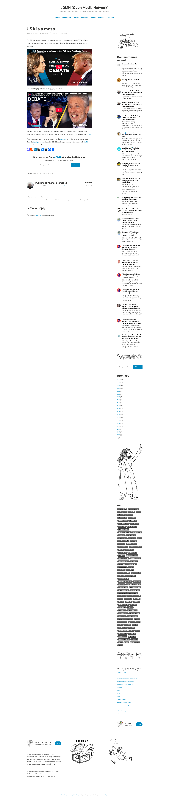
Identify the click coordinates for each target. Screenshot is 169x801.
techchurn (122, 633)
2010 (118, 426)
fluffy (121, 570)
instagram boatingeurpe (123, 708)
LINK (89, 134)
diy (133, 541)
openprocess (132, 610)
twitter (134, 639)
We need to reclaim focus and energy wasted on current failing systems (68, 200)
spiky (131, 627)
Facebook (129, 549)
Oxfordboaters (132, 616)
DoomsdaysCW (127, 219)
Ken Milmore (126, 79)
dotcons (131, 543)
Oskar (124, 64)
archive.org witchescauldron (125, 684)
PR (120, 624)
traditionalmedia (124, 639)
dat (139, 538)
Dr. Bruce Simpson (128, 197)
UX (120, 642)
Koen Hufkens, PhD (128, 209)
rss (135, 624)
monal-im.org (126, 148)
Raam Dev (104, 795)
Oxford (122, 616)
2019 (118, 400)
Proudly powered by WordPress (70, 795)
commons (122, 538)
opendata (122, 610)
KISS (137, 581)
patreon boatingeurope (123, 711)
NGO (137, 598)
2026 (118, 379)
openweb (134, 613)
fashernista (132, 555)
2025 (118, 382)
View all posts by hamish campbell (55, 186)
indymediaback (125, 581)
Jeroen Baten (126, 261)
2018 (118, 403)
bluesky (133, 520)
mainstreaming (133, 584)
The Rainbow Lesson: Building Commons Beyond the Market (131, 321)
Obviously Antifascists (129, 304)
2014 (118, 414)
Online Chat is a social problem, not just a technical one (131, 150)
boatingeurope (123, 523)
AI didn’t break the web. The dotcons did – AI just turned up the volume (131, 337)
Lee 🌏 (124, 133)
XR (120, 645)
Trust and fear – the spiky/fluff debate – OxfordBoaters (132, 210)
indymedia (123, 578)
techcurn (132, 633)
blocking (123, 520)
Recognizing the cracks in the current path (41, 197)
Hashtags (84, 17)
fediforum (134, 561)
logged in (38, 215)
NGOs (121, 601)
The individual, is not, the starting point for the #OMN (131, 134)
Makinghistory (123, 590)
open (130, 607)
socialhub (122, 627)
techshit (50, 173)
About (57, 17)
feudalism (122, 567)
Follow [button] (139, 724)
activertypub (133, 509)
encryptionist (123, 546)
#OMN (86, 142)
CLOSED (121, 535)
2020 (118, 397)
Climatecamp (132, 526)
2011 (118, 423)
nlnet (128, 601)
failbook (132, 552)
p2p (121, 619)
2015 (118, 411)
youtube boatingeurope (123, 705)
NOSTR (136, 601)
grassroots (136, 573)
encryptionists (135, 546)
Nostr (118, 693)
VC (126, 642)
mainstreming (123, 587)
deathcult (123, 541)
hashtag (122, 575)
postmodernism (134, 622)
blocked (132, 517)
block (129, 515)
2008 (118, 432)
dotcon (121, 543)
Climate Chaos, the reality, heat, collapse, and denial (130, 220)
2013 (118, 417)
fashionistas (123, 561)
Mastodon (135, 590)
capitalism (134, 523)
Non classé (45, 33)
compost (132, 538)
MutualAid (122, 593)
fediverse (132, 564)
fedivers (122, 564)
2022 (118, 391)
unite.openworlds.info (123, 714)
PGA (137, 619)
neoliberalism (135, 596)
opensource (123, 613)
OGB (133, 604)
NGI (120, 598)
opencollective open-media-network (127, 679)
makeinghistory (135, 587)
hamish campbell (33, 33)
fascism (121, 555)
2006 (118, 435)
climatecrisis (137, 532)
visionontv (135, 642)
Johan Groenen (127, 245)
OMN (45, 173)
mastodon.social (121, 676)
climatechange (123, 529)
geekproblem (37, 173)
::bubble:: (125, 116)
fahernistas (122, 552)
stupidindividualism (126, 630)
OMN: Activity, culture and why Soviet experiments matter (132, 92)
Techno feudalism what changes (131, 198)
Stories (76, 17)
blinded (122, 515)
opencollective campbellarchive (125, 681)
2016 (118, 408)
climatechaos (124, 532)
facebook (119, 687)
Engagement (66, 17)
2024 (118, 385)
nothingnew (123, 604)
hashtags (131, 575)
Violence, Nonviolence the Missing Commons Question (131, 247)
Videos (93, 17)
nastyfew (133, 593)
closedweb (131, 535)
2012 (118, 420)
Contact (111, 17)
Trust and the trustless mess (129, 65)
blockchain (122, 517)
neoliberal (123, 596)
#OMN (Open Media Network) (84, 8)
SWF (137, 630)
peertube (129, 619)
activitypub (123, 512)
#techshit (63, 139)
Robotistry (125, 335)
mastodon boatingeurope (124, 702)
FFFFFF (131, 567)
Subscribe (75, 165)
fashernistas (123, 558)
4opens (122, 509)
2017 (118, 405)
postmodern (122, 622)
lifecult (121, 584)
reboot (127, 624)
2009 (118, 429)
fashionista (135, 558)
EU (121, 549)
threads (132, 636)
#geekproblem (38, 142)
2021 (118, 394)
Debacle (124, 163)
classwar (122, 526)
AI (132, 512)
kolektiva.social (121, 673)
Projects (101, 17)
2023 (118, 388)
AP (138, 512)
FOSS (130, 570)
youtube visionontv (122, 699)
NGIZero (128, 598)
